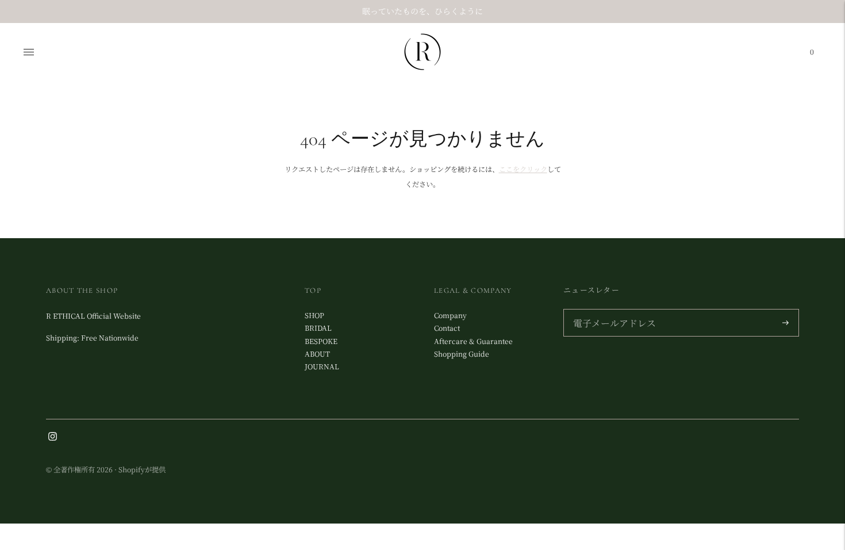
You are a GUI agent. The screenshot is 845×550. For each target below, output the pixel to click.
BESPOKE (321, 341)
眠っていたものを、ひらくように (422, 11)
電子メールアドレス (611, 310)
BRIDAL (318, 328)
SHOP (314, 315)
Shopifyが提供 (142, 469)
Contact (447, 328)
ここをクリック (523, 169)
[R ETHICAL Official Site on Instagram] (52, 438)
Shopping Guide (461, 354)
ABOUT (317, 354)
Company (450, 315)
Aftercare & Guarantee (473, 341)
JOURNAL (322, 366)
